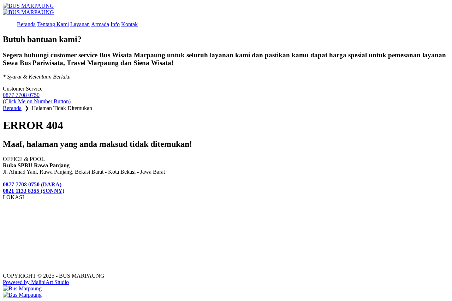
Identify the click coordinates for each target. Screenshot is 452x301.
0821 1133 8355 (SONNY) (33, 191)
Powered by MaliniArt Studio (36, 282)
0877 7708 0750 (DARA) (32, 184)
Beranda (12, 108)
